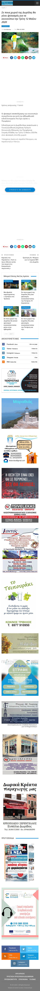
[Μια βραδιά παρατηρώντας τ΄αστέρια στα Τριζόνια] (11, 285)
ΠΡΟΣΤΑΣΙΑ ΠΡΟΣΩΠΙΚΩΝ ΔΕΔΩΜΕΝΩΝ (20, 976)
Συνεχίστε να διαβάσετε (20, 190)
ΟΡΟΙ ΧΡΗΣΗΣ (20, 973)
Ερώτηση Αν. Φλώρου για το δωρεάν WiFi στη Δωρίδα (30, 260)
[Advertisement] (20, 80)
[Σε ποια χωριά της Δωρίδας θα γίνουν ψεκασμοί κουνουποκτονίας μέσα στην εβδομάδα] (11, 311)
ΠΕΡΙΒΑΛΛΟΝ (5, 26)
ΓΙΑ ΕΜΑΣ (32, 979)
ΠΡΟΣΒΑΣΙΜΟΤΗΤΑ (10, 979)
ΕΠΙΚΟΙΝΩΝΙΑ (23, 979)
